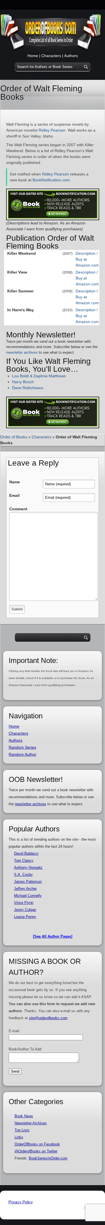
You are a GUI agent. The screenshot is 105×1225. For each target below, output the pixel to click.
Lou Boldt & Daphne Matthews (39, 376)
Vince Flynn (23, 903)
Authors (71, 55)
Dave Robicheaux (27, 387)
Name (14, 482)
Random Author (22, 754)
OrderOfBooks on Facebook (37, 1144)
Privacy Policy (20, 1202)
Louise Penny (25, 917)
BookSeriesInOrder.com (48, 1158)
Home (32, 55)
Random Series (22, 747)
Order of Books (13, 437)
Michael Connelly (28, 896)
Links (19, 1137)
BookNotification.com (51, 180)
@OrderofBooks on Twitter (36, 1151)
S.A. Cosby (23, 874)
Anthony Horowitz (28, 867)
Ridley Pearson (52, 130)
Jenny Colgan (25, 910)
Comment (18, 509)
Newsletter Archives (31, 1123)
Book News (24, 1116)
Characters (51, 55)
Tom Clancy (23, 860)
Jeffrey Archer (25, 888)
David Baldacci (26, 853)
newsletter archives (22, 352)
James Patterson (28, 881)
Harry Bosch (23, 382)
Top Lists (22, 1130)
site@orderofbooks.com (48, 1018)
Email (14, 495)
